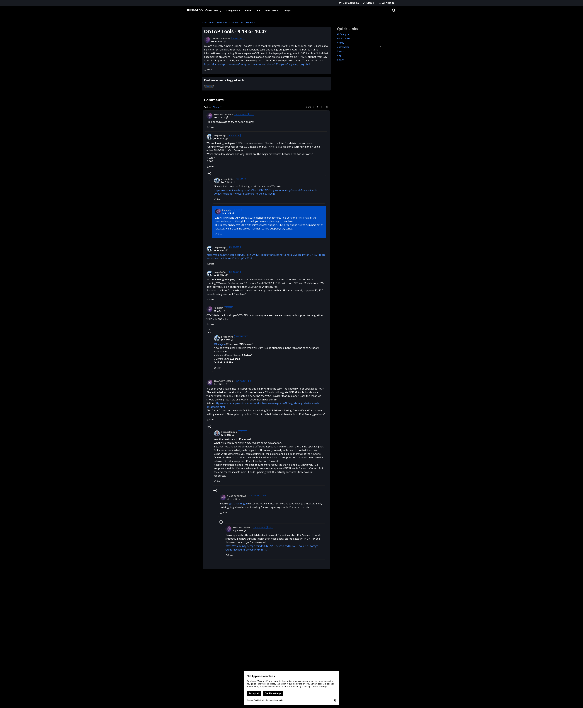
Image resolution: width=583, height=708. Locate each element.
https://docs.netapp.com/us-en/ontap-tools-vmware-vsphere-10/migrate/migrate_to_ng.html (257, 64)
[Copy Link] (224, 41)
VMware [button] (209, 86)
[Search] (394, 10)
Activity (340, 42)
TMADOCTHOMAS (220, 38)
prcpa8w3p (220, 135)
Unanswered (359, 46)
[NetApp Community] (203, 10)
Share (208, 69)
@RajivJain (220, 344)
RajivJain (226, 210)
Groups (340, 51)
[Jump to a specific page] (326, 107)
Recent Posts (343, 38)
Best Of (341, 59)
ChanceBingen (229, 432)
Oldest (216, 107)
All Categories (344, 34)
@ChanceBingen (238, 503)
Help (339, 55)
